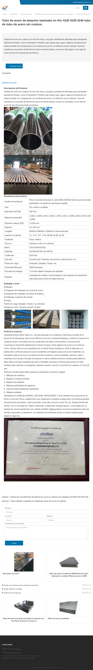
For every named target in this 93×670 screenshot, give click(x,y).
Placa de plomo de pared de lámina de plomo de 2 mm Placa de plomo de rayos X (24, 619)
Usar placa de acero (11, 573)
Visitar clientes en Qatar (13, 589)
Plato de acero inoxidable (58, 618)
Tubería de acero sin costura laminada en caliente (54, 14)
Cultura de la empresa (12, 593)
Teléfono (49, 516)
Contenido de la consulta (14, 523)
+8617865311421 (17, 649)
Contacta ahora (14, 66)
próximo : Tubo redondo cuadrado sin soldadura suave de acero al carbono (34, 501)
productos (13, 14)
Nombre (8, 508)
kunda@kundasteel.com (13, 652)
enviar (14, 543)
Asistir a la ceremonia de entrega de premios (21, 585)
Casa (4, 14)
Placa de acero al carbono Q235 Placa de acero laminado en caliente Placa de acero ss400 (69, 575)
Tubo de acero (26, 14)
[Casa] (14, 8)
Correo (7, 516)
